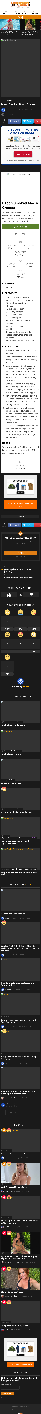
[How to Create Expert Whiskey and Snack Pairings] (20, 969)
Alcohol (14, 869)
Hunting (4, 780)
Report (21, 516)
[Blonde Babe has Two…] (20, 1279)
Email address (6, 1384)
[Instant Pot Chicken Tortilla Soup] (20, 799)
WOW (34, 838)
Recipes (19, 722)
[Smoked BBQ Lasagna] (20, 741)
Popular (16, 13)
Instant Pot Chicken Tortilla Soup (16, 812)
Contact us (15, 1409)
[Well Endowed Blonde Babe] (20, 1174)
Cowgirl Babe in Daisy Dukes (14, 1326)
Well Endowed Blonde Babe (14, 1187)
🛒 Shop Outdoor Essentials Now (20, 505)
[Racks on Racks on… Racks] (20, 1140)
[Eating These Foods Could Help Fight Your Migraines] (20, 1004)
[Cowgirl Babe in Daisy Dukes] (20, 1312)
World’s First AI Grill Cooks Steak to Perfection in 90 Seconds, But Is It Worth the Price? (20, 948)
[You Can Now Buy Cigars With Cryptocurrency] (20, 828)
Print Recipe (22, 227)
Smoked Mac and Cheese (13, 725)
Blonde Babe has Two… (12, 1292)
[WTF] (4, 1031)
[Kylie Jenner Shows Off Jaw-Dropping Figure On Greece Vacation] (30, 24)
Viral (28, 838)
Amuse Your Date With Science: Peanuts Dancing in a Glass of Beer (19, 1092)
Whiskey (33, 869)
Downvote (31, 594)
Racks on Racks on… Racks (13, 1154)
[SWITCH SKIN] (19, 17)
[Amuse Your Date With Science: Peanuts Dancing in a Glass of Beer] (20, 1078)
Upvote (9, 594)
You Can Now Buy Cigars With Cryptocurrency (15, 842)
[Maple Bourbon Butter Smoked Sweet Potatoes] (20, 859)
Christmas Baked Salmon (13, 914)
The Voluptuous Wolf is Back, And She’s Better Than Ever (9, 33)
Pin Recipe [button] (21, 234)
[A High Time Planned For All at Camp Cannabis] (20, 1041)
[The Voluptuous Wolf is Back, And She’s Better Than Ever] (10, 24)
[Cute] (9, 1268)
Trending (33, 13)
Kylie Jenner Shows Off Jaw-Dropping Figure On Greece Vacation (29, 33)
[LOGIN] (22, 17)
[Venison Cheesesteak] (20, 770)
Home (8, 1409)
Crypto (10, 838)
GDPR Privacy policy (28, 1409)
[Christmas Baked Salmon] (20, 900)
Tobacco (22, 838)
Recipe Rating (10, 1103)
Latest (6, 13)
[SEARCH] (38, 17)
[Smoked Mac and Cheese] (20, 712)
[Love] (4, 789)
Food (13, 722)
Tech (16, 838)
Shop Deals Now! (23, 154)
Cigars (4, 838)
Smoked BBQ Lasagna (11, 754)
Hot (24, 13)
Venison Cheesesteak (11, 783)
